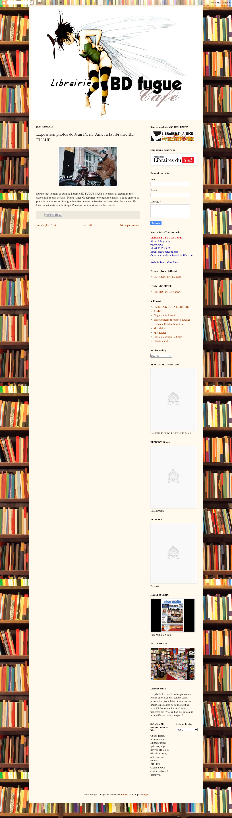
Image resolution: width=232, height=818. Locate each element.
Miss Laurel (160, 332)
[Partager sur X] (53, 215)
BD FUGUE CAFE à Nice (167, 276)
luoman (124, 794)
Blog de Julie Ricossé (164, 315)
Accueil (88, 225)
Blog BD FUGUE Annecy (167, 291)
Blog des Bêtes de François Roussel (172, 319)
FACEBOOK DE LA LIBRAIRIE (171, 306)
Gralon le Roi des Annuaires (168, 324)
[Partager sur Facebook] (56, 215)
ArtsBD (157, 311)
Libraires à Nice (162, 341)
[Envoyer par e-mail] (46, 215)
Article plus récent (46, 225)
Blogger (145, 794)
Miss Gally (159, 328)
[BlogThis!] (49, 215)
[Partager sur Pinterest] (60, 215)
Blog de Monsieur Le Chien (168, 336)
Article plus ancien (129, 225)
